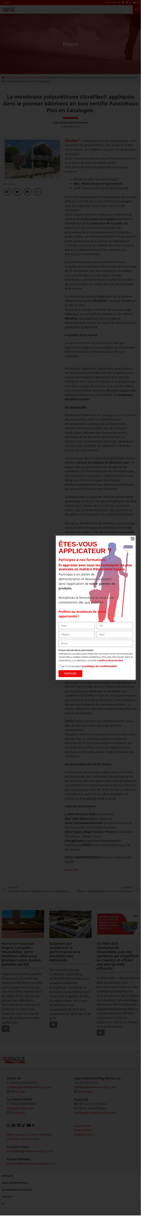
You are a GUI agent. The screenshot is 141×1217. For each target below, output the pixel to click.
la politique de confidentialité (99, 666)
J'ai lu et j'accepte (89, 666)
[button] (132, 538)
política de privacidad (111, 660)
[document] (70, 607)
